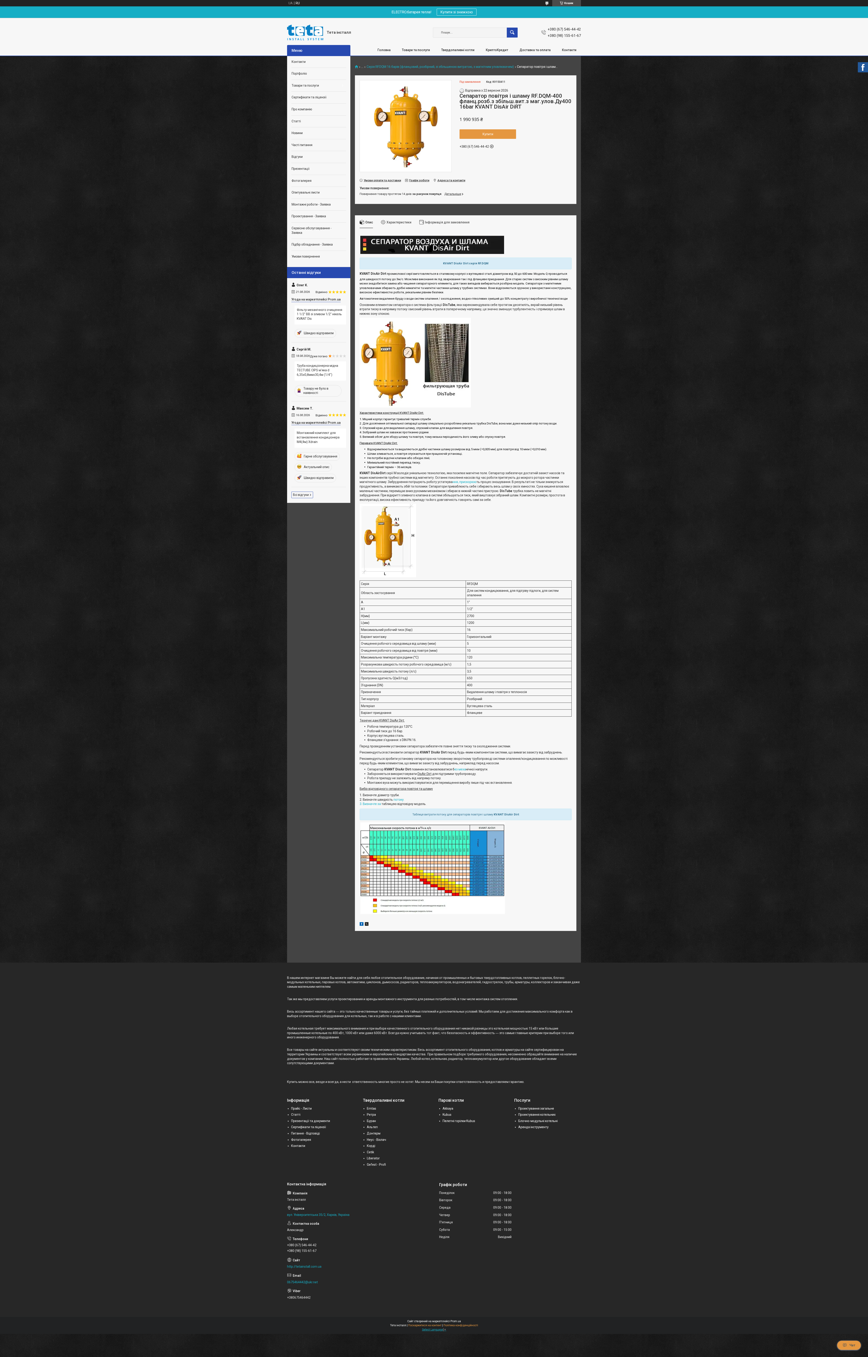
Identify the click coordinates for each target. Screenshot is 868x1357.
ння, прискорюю (464, 482)
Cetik (370, 1152)
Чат (852, 1345)
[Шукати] (512, 33)
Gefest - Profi (376, 1164)
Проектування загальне (536, 1108)
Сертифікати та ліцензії (309, 97)
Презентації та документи (310, 1121)
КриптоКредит (497, 50)
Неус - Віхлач (376, 1139)
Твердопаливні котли (457, 50)
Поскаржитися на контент (424, 1325)
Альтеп (372, 1127)
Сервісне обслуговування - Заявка (312, 230)
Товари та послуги (416, 50)
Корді (371, 1146)
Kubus (447, 1114)
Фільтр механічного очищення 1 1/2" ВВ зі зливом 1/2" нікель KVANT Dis (319, 314)
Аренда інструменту (533, 1127)
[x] (366, 924)
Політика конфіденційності (460, 1325)
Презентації (300, 169)
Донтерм (373, 1133)
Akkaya (448, 1108)
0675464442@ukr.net (302, 1282)
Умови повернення (306, 256)
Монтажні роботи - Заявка (311, 204)
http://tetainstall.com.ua (304, 1266)
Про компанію (302, 109)
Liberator (373, 1158)
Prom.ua (456, 1321)
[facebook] (361, 924)
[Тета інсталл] (305, 32)
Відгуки (297, 157)
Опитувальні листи (306, 192)
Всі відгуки (301, 495)
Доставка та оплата (535, 50)
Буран (371, 1121)
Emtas (371, 1108)
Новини (297, 133)
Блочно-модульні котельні (538, 1121)
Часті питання (302, 145)
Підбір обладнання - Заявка (312, 244)
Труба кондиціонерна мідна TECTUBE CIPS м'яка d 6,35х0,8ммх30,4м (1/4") (317, 370)
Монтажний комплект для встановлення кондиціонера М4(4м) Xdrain (318, 437)
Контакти (569, 50)
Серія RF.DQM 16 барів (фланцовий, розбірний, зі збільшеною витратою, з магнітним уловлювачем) (440, 67)
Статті (296, 121)
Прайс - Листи (301, 1108)
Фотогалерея (301, 180)
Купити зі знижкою (456, 12)
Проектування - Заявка (309, 216)
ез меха (460, 769)
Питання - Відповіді (305, 1133)
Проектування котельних (537, 1114)
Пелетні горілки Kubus (459, 1121)
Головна (384, 50)
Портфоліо (299, 73)
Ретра (371, 1114)
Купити (488, 134)
